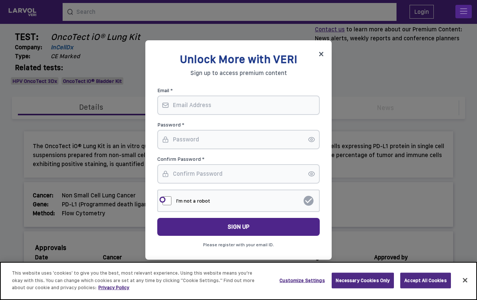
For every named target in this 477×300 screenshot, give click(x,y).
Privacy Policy (113, 287)
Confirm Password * (181, 159)
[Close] (465, 280)
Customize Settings (302, 280)
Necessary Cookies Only (363, 280)
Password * (170, 125)
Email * (165, 90)
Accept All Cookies (425, 280)
